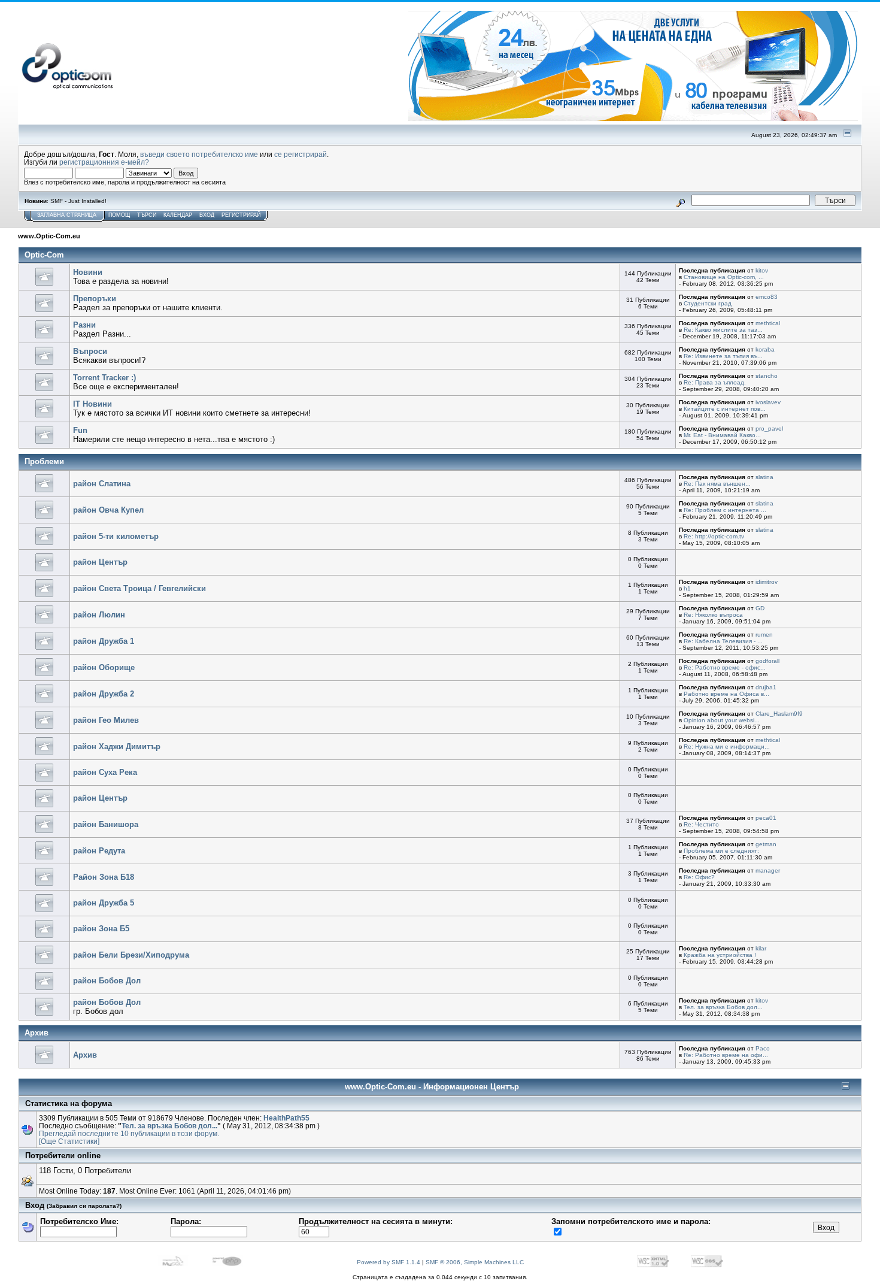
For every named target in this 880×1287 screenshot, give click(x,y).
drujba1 (765, 687)
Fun (80, 430)
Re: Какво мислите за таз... (723, 329)
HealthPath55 (286, 1118)
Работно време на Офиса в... (726, 694)
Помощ (119, 215)
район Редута (99, 850)
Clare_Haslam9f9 (779, 713)
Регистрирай (240, 215)
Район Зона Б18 (103, 877)
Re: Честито (701, 824)
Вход (206, 215)
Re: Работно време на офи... (726, 1055)
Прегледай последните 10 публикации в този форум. (129, 1133)
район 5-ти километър (116, 536)
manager (767, 870)
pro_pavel (769, 428)
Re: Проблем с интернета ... (725, 510)
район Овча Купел (108, 509)
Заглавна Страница (66, 215)
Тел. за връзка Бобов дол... (723, 1007)
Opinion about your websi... (722, 720)
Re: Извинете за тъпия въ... (723, 356)
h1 (687, 588)
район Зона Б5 (101, 928)
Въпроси (90, 351)
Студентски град (708, 303)
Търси (146, 215)
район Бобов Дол (107, 980)
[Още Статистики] (69, 1141)
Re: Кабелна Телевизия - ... (723, 641)
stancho (766, 376)
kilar (760, 948)
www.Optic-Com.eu (49, 236)
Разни (84, 324)
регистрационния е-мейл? (104, 162)
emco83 (766, 296)
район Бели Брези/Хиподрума (131, 954)
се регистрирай (300, 154)
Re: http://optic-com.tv (714, 536)
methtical (767, 323)
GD (759, 608)
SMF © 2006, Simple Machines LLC (475, 1262)
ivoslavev (768, 402)
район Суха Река (105, 772)
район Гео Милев (106, 720)
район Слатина (102, 483)
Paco (762, 1048)
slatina (764, 477)
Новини (87, 272)
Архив (36, 1032)
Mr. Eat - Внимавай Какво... (722, 435)
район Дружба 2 (103, 693)
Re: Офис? (699, 877)
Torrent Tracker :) (104, 377)
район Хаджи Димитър (116, 746)
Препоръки (94, 298)
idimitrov (766, 582)
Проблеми (44, 461)
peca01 (765, 817)
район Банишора (105, 824)
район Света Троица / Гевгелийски (139, 588)
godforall (767, 661)
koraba (765, 349)
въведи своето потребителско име (199, 154)
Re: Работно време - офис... (725, 667)
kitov (761, 270)
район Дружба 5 (103, 902)
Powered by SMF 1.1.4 (388, 1262)
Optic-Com (44, 254)
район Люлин (99, 614)
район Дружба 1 (103, 641)
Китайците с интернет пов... (725, 408)
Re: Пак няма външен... (717, 483)
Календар (177, 215)
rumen (764, 634)
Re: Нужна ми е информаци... (727, 746)
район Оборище (104, 667)
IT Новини (92, 403)
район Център (100, 562)
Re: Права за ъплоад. (715, 382)
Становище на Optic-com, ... (724, 277)
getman (765, 844)
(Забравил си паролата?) (84, 1206)
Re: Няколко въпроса (713, 614)
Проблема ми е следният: (721, 850)
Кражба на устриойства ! (720, 955)
